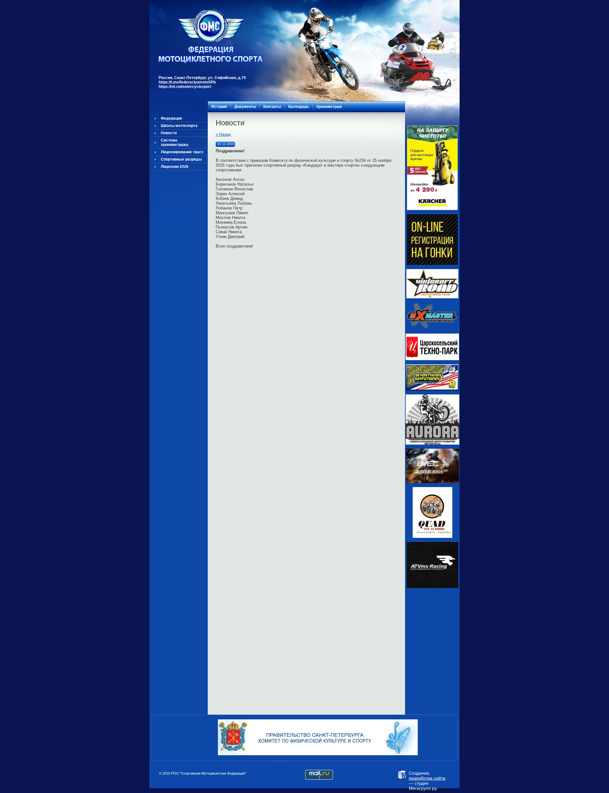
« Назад (223, 134)
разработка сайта (427, 778)
